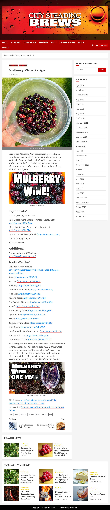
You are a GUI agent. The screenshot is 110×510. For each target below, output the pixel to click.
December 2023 (82, 127)
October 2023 (81, 137)
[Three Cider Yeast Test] (80, 493)
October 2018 (81, 198)
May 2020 (80, 179)
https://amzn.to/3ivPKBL (29, 293)
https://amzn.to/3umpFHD (40, 310)
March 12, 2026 (61, 499)
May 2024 (80, 113)
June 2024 (80, 109)
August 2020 (81, 170)
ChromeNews (62, 507)
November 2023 (82, 132)
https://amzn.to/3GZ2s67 (39, 339)
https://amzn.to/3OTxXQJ (48, 234)
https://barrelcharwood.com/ (22, 256)
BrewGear (43, 42)
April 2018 (80, 212)
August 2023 (81, 146)
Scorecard (15, 42)
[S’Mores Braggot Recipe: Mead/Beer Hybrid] (46, 493)
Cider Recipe (94, 488)
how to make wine (41, 414)
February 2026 (82, 95)
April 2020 (80, 184)
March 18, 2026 (95, 481)
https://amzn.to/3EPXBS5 (41, 323)
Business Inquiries (67, 42)
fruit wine (23, 414)
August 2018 (81, 207)
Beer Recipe (59, 487)
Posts (53, 42)
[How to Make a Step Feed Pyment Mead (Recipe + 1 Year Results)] (45, 450)
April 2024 (80, 118)
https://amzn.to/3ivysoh (37, 335)
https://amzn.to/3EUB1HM (33, 314)
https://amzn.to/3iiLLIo (51, 331)
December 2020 (82, 165)
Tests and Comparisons (96, 491)
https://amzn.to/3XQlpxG (29, 285)
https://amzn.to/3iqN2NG (28, 306)
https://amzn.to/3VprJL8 (35, 298)
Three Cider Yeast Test (97, 495)
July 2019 (79, 188)
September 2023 (82, 141)
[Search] (93, 45)
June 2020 (80, 174)
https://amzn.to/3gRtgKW (33, 327)
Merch (81, 42)
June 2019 (80, 193)
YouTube (103, 45)
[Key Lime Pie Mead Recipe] (80, 476)
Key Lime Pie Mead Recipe (97, 477)
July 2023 (79, 151)
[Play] (36, 187)
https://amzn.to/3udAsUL (28, 281)
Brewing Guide (30, 42)
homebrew (31, 414)
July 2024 (79, 104)
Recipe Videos (13, 65)
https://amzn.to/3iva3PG (20, 230)
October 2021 (81, 156)
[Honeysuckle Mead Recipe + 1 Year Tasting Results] (11, 450)
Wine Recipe (23, 65)
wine (50, 414)
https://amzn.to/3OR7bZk (25, 277)
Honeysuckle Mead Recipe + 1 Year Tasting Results (27, 452)
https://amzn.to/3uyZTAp (27, 318)
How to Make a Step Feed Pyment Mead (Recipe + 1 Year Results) (61, 452)
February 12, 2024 (15, 74)
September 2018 (82, 202)
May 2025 (80, 99)
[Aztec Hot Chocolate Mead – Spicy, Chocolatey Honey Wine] (11, 493)
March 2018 (81, 216)
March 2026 (81, 90)
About (5, 42)
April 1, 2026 (25, 483)
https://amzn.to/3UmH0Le (41, 302)
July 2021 (79, 160)
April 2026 (80, 85)
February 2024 (82, 123)
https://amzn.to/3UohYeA (20, 223)
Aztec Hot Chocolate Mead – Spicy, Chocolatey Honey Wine (28, 495)
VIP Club (5, 48)
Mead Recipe (24, 444)
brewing (16, 414)
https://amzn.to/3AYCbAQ (41, 289)
